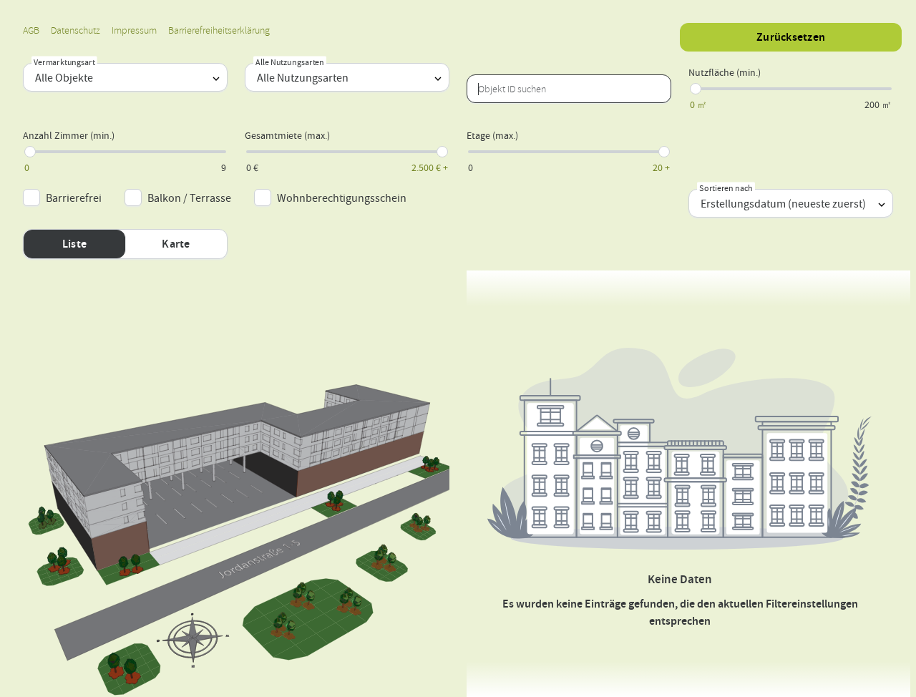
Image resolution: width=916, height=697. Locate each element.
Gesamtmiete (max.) (287, 135)
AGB (31, 30)
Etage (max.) (492, 135)
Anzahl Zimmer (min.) (68, 135)
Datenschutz (75, 30)
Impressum (134, 30)
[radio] (74, 244)
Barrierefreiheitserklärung (219, 30)
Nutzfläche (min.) (724, 72)
